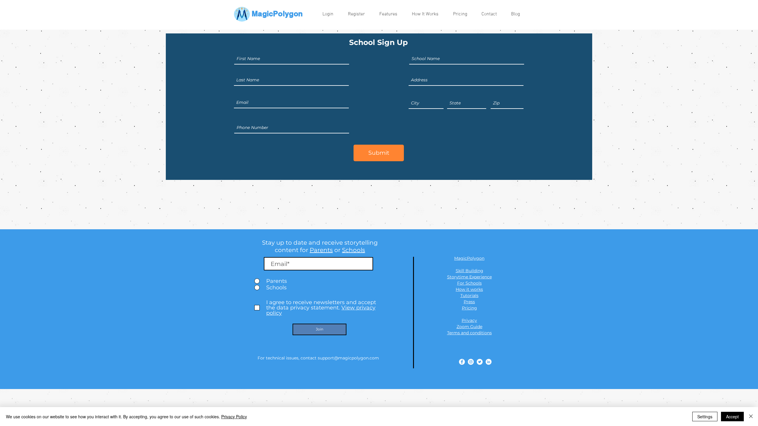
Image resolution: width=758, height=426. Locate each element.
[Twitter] (480, 362)
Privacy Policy (234, 416)
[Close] (750, 416)
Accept (732, 416)
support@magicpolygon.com (348, 358)
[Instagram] (471, 362)
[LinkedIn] (489, 362)
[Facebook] (462, 362)
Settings (704, 416)
